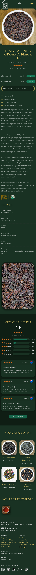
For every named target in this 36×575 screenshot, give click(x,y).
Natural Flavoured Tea (8, 542)
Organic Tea (5, 544)
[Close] (32, 87)
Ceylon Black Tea (7, 540)
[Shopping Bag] (19, 4)
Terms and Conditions (26, 544)
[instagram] (25, 547)
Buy (30, 76)
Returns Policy (24, 542)
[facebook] (21, 547)
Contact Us (23, 540)
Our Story (22, 538)
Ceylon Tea (5, 538)
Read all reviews (18, 417)
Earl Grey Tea (5, 546)
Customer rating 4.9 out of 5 (18, 68)
